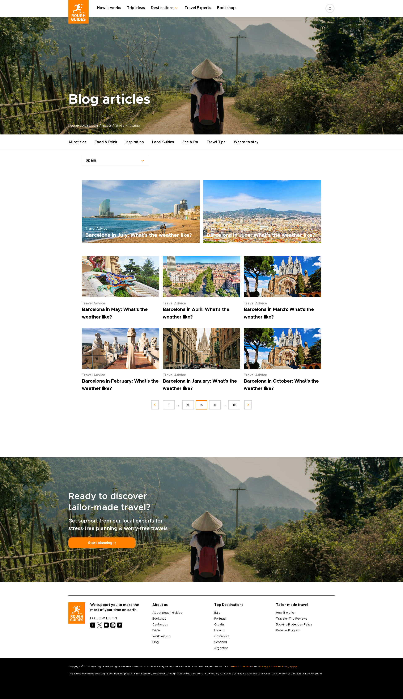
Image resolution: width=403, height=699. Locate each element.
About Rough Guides (167, 612)
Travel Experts (197, 8)
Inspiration (135, 142)
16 (234, 404)
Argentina (221, 648)
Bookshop (226, 8)
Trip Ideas (136, 8)
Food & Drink (106, 142)
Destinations (162, 8)
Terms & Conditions (241, 666)
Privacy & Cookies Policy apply (278, 666)
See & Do (190, 142)
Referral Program (288, 630)
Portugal (220, 618)
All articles (77, 142)
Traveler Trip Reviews (291, 618)
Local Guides (163, 142)
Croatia (219, 624)
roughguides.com (83, 125)
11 (215, 404)
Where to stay (246, 142)
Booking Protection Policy (294, 624)
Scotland (220, 642)
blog (106, 125)
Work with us (161, 636)
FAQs (156, 630)
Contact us (160, 624)
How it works (109, 8)
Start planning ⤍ (102, 543)
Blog (155, 642)
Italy (217, 612)
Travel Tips (216, 142)
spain (119, 125)
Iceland (219, 630)
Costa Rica (221, 636)
